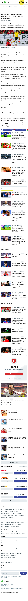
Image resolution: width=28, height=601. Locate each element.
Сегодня (3, 522)
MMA (2, 548)
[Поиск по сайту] (26, 2)
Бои (2, 545)
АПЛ (2, 511)
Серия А (11, 511)
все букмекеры (23, 466)
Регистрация (20, 473)
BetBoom (18, 533)
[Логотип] (5, 2)
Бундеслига (16, 511)
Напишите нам (22, 581)
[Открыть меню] (2, 2)
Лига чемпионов (8, 509)
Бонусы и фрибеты (5, 533)
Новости (10, 562)
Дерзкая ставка (20, 522)
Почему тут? (7, 473)
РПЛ (2, 509)
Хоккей (3, 536)
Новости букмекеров (6, 531)
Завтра (8, 522)
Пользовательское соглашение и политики (9, 592)
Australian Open (4, 553)
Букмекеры (4, 529)
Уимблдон (12, 553)
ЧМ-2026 (22, 509)
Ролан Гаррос (18, 553)
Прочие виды (4, 560)
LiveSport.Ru (5, 6)
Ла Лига (6, 511)
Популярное (21, 515)
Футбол (10, 6)
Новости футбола (5, 513)
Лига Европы (16, 509)
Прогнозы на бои (5, 526)
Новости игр (4, 567)
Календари (19, 513)
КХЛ (2, 539)
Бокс (6, 548)
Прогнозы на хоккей (16, 524)
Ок (23, 573)
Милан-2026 (4, 562)
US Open (13, 557)
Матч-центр (13, 513)
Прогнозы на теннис (14, 526)
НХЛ (5, 539)
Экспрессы (13, 522)
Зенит (22, 531)
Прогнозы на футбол (12, 515)
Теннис (3, 550)
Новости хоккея (4, 541)
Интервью (10, 517)
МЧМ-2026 (15, 539)
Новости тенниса (5, 555)
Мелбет (18, 531)
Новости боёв (11, 548)
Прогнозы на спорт (6, 520)
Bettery (23, 533)
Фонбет (13, 533)
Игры (2, 565)
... (24, 4)
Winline (13, 531)
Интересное (4, 517)
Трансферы (4, 515)
